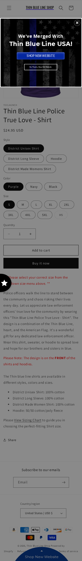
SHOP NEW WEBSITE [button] (41, 55)
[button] (77, 23)
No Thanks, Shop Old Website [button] (41, 67)
